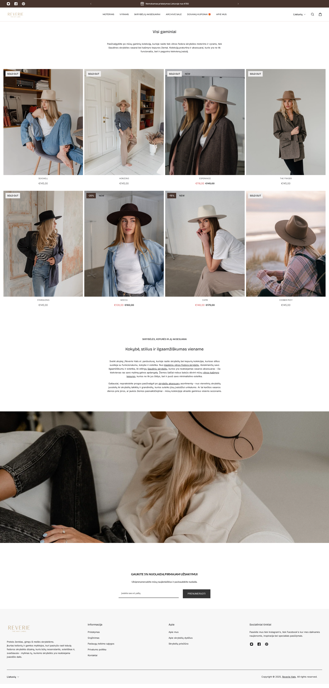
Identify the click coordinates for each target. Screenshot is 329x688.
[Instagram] (8, 4)
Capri (205, 300)
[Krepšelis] (320, 14)
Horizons (124, 178)
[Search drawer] (312, 14)
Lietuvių (11, 676)
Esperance (205, 178)
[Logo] (15, 14)
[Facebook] (16, 4)
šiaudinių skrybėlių (157, 368)
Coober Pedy (286, 300)
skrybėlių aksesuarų (169, 383)
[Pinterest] (23, 4)
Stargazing (43, 300)
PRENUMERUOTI (197, 593)
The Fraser (286, 178)
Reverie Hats (289, 676)
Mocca (124, 300)
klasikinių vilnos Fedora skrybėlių (181, 365)
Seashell (43, 178)
